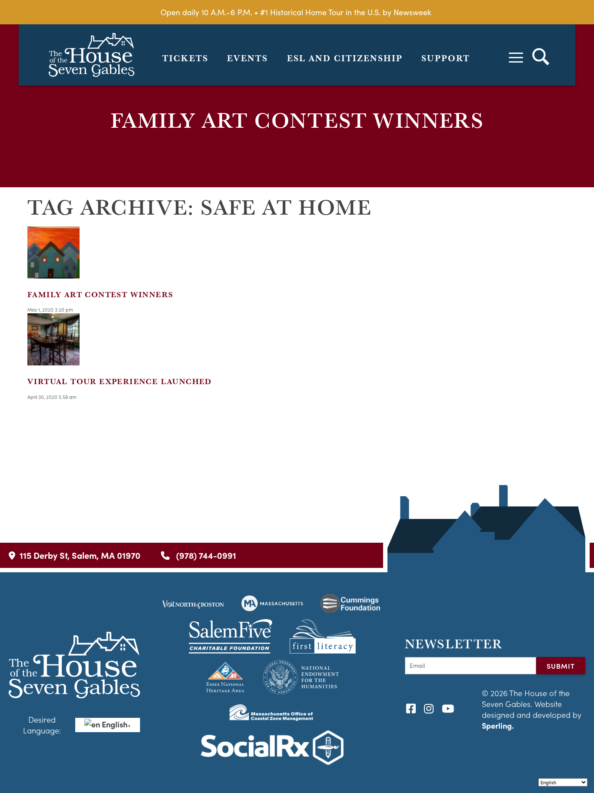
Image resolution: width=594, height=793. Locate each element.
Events (247, 58)
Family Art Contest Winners (100, 294)
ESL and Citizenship (345, 58)
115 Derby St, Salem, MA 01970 (80, 555)
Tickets (185, 58)
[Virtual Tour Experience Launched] (53, 360)
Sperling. (498, 725)
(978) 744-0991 (205, 555)
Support (445, 58)
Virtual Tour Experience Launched (119, 381)
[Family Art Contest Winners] (53, 272)
